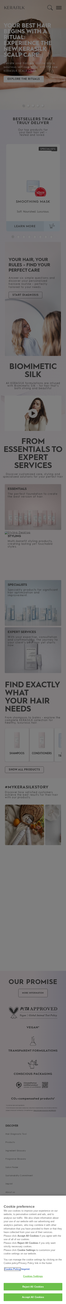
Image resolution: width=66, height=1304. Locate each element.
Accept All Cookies (33, 1297)
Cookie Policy (12, 1269)
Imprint (25, 1269)
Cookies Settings (33, 1276)
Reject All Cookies (32, 1286)
